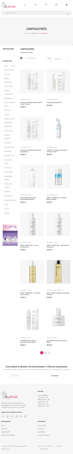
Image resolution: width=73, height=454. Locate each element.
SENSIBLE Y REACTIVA (7, 136)
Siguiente (49, 353)
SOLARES (6, 213)
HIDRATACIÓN (8, 131)
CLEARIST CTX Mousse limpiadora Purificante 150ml (57, 151)
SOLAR (6, 204)
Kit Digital (59, 446)
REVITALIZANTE (8, 196)
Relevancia (62, 59)
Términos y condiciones (45, 446)
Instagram (21, 416)
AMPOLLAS (7, 110)
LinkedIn (25, 416)
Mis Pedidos (41, 432)
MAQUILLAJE (7, 143)
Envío (3, 425)
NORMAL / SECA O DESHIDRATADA (9, 120)
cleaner (6, 114)
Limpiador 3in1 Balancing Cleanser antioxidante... (30, 151)
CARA (13, 66)
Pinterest (16, 416)
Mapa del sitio (5, 432)
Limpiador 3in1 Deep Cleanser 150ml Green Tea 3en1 (31, 103)
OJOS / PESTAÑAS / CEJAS (9, 104)
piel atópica (7, 168)
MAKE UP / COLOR (9, 147)
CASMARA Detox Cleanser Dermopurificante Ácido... (28, 341)
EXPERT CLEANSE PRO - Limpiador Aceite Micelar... (30, 293)
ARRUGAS (7, 191)
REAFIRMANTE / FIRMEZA (8, 177)
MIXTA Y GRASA (8, 86)
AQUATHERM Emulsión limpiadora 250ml (57, 341)
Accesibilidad (44, 449)
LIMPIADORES (8, 49)
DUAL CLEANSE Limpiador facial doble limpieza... (58, 293)
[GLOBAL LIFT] (10, 235)
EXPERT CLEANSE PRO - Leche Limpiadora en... (29, 246)
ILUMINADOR (7, 151)
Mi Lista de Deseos (43, 435)
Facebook (3, 416)
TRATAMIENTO (8, 98)
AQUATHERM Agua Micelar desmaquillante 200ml (28, 198)
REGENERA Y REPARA (10, 200)
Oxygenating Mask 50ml (54, 102)
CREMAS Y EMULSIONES (7, 80)
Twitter (7, 416)
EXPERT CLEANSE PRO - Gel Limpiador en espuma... (58, 246)
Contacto (4, 429)
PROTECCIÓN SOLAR (8, 161)
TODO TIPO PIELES (9, 70)
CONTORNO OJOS (9, 156)
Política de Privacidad (8, 435)
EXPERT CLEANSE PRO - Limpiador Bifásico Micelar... (57, 198)
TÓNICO (6, 209)
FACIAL (6, 66)
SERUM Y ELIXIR (8, 172)
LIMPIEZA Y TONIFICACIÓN (8, 92)
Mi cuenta (41, 429)
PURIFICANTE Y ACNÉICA (8, 185)
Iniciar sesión (42, 425)
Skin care (7, 74)
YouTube (12, 416)
